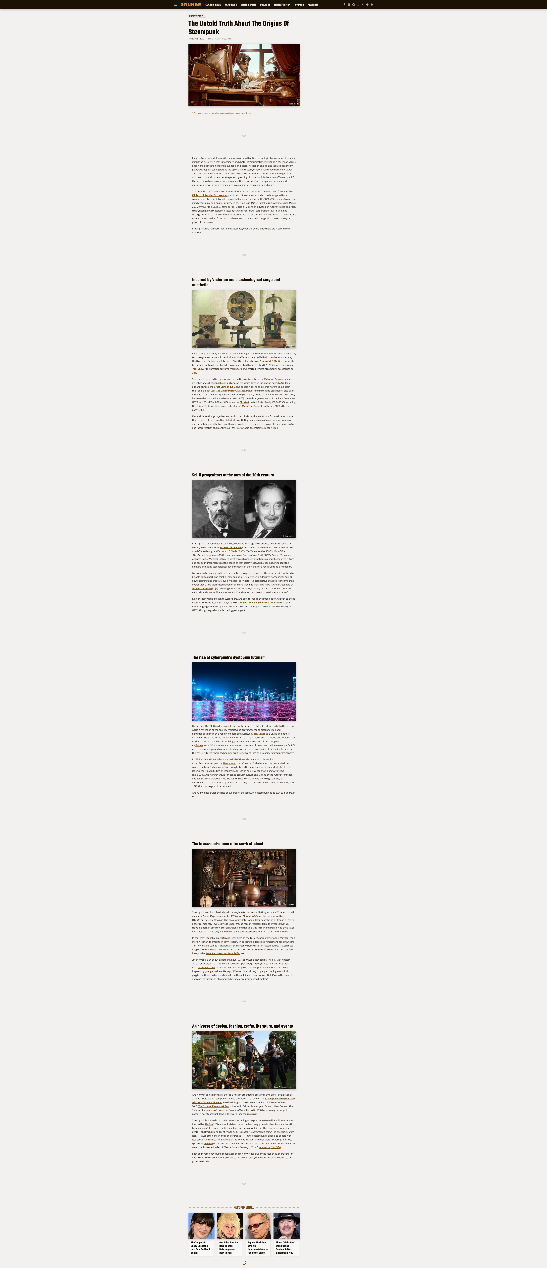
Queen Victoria (227, 383)
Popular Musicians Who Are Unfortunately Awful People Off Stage (258, 1247)
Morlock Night (250, 916)
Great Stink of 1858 (224, 386)
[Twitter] (358, 4)
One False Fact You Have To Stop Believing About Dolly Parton (228, 1247)
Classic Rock (213, 4)
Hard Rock (230, 4)
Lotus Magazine (206, 967)
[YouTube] (349, 4)
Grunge (199, 745)
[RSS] (372, 4)
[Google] (367, 4)
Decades (265, 4)
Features (313, 4)
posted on (265, 1147)
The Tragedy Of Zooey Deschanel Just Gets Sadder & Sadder (200, 1247)
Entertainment (282, 4)
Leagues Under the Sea (262, 602)
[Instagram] (353, 4)
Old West (244, 402)
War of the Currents (252, 406)
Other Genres (248, 4)
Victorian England (273, 379)
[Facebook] (344, 4)
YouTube (275, 1147)
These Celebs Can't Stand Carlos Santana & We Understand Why (285, 1247)
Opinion (299, 4)
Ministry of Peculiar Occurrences (209, 195)
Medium (209, 1124)
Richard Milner (198, 39)
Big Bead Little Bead (231, 547)
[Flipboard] (363, 4)
